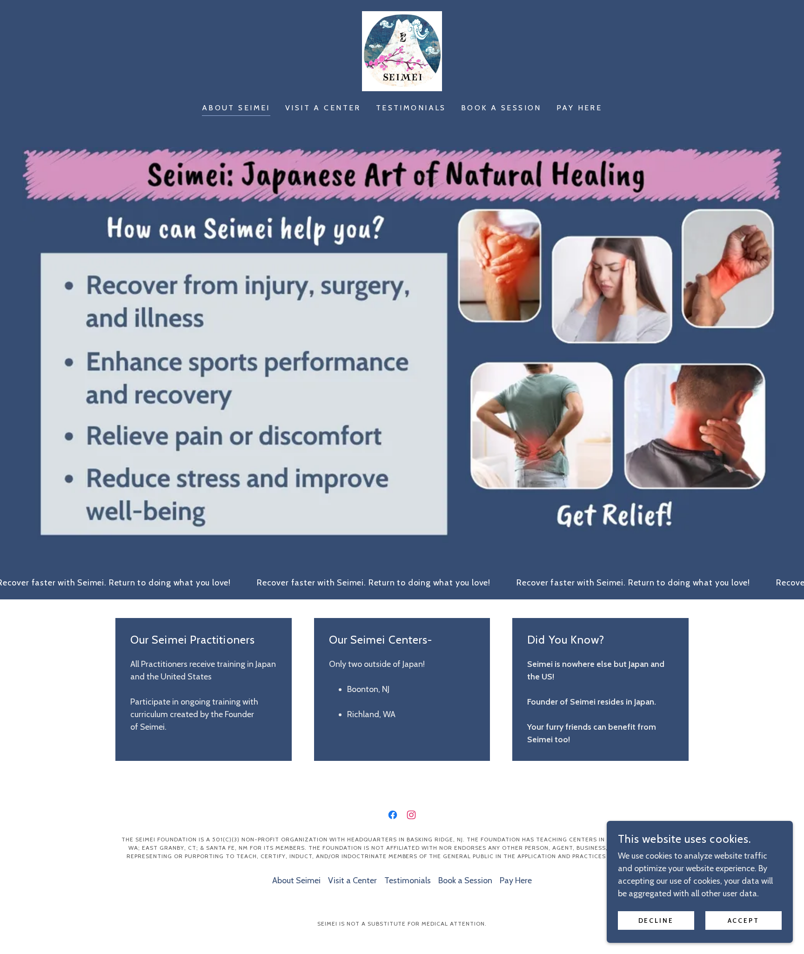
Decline (656, 920)
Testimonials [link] (411, 107)
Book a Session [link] (501, 107)
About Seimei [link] (236, 107)
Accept (744, 920)
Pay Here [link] (579, 107)
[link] (402, 50)
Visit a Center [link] (323, 107)
